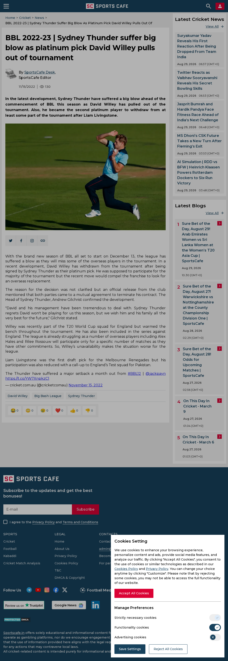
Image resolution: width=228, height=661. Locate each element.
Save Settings (130, 649)
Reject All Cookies (168, 649)
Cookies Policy (126, 569)
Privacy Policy (157, 569)
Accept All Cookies (134, 593)
